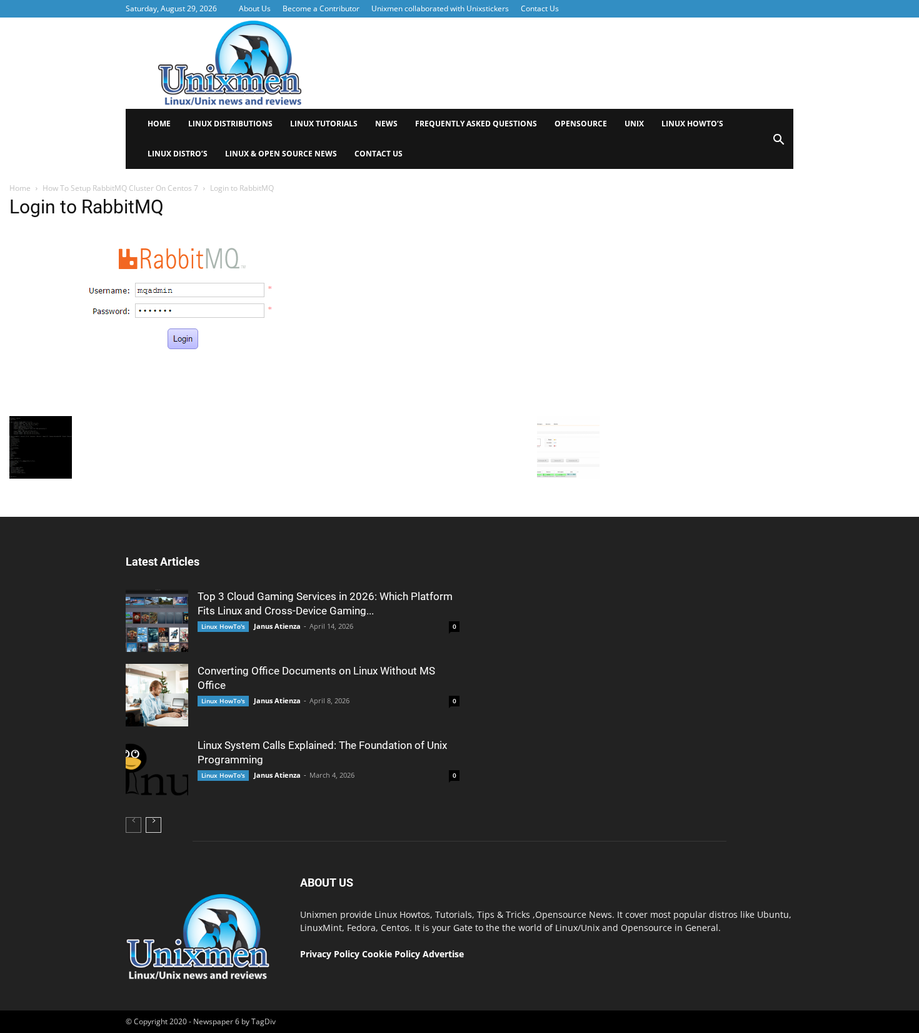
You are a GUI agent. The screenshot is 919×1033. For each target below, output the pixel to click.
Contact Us (540, 8)
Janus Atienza (277, 626)
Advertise (443, 954)
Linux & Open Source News (281, 153)
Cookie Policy (392, 954)
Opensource (581, 123)
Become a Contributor (321, 8)
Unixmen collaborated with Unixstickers (440, 8)
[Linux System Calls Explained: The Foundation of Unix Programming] (157, 769)
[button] (778, 143)
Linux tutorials (324, 123)
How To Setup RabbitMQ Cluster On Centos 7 (120, 188)
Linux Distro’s (178, 153)
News (386, 123)
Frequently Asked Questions (476, 123)
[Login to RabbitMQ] (187, 407)
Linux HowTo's (223, 626)
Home (159, 123)
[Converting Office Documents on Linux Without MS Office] (157, 695)
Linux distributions (230, 123)
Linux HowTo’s (692, 123)
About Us (255, 8)
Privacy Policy (329, 954)
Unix (634, 123)
